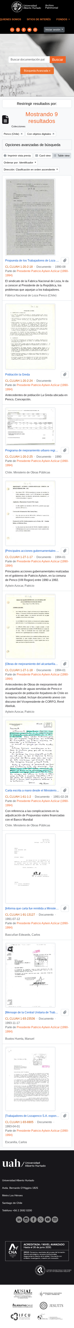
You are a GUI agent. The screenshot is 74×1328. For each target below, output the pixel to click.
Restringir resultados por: (37, 104)
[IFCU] (20, 1316)
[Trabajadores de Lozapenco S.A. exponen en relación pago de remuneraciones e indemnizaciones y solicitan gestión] (32, 1115)
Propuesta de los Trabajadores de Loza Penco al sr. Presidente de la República (32, 260)
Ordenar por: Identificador (19, 162)
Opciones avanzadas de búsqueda (32, 145)
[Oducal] (50, 1316)
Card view (45, 155)
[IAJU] (50, 1293)
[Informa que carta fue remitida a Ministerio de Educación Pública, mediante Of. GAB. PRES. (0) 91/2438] (32, 908)
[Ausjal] (22, 1293)
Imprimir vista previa (19, 155)
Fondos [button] (62, 19)
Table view (63, 155)
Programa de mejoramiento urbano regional (32, 450)
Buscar (57, 60)
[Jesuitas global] (51, 1305)
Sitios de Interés (39, 19)
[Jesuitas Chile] (22, 1305)
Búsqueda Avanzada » (37, 70)
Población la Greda (17, 374)
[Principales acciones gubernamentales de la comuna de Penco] (32, 550)
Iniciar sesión (53, 29)
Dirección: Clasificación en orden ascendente (30, 169)
